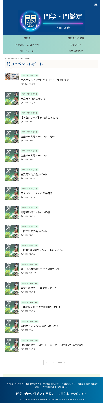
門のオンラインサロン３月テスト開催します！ (46, 80)
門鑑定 (27, 38)
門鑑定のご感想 (75, 38)
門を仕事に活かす (32, 384)
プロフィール (27, 51)
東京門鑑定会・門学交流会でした (39, 288)
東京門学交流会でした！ (34, 98)
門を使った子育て (68, 384)
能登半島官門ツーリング (34, 155)
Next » (61, 362)
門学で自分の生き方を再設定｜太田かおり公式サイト (51, 394)
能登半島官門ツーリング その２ (39, 136)
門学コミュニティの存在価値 (36, 193)
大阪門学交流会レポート (34, 231)
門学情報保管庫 (48, 387)
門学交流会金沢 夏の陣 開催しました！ (42, 307)
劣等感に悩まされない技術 (35, 212)
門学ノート (76, 44)
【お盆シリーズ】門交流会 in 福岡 (39, 117)
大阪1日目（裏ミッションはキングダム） (43, 250)
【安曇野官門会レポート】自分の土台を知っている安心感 (52, 345)
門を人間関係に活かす (51, 384)
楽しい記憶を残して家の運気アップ (40, 269)
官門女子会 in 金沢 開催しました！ (40, 326)
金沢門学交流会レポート (34, 174)
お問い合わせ (76, 51)
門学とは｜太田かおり (27, 44)
